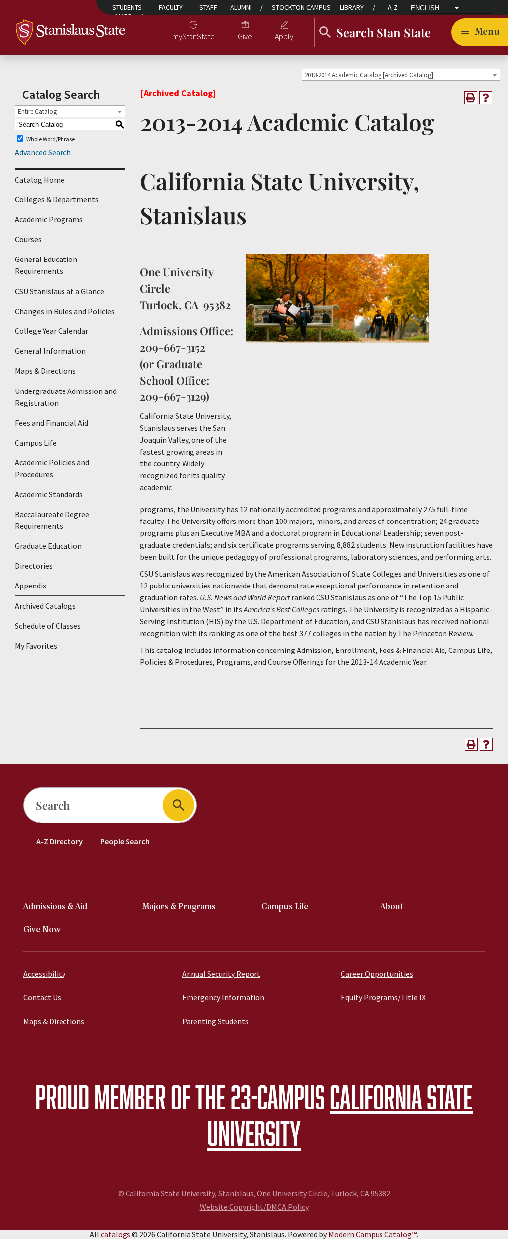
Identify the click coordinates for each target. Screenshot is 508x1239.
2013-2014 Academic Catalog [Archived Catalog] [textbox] (369, 75)
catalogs (115, 1234)
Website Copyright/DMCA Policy (254, 1207)
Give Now (42, 930)
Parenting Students (215, 1021)
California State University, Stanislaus (190, 1193)
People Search (125, 841)
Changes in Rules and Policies (65, 311)
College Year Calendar (51, 331)
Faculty (171, 7)
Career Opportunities (377, 973)
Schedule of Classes (48, 626)
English (425, 8)
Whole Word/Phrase (50, 138)
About (392, 907)
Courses (28, 239)
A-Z (393, 7)
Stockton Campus (301, 7)
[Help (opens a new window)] (485, 97)
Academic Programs (49, 219)
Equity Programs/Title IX (383, 997)
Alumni (241, 7)
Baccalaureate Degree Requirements (52, 520)
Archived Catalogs (45, 606)
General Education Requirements (46, 265)
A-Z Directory (59, 841)
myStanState (193, 36)
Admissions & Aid (55, 907)
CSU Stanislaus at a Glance (59, 291)
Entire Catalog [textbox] (37, 111)
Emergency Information (223, 997)
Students (127, 7)
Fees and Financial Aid (51, 423)
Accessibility (44, 973)
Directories (34, 566)
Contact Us (42, 997)
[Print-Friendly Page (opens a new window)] (470, 97)
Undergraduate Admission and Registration (66, 397)
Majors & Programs (179, 907)
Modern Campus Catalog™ (372, 1234)
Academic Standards (49, 494)
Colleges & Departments (57, 199)
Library (352, 7)
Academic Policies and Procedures (52, 468)
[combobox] (401, 75)
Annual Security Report (221, 973)
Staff (208, 7)
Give (245, 36)
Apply (284, 36)
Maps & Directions (45, 371)
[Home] (70, 31)
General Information (50, 351)
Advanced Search (43, 152)
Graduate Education (48, 546)
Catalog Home (39, 180)
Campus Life (36, 443)
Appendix (30, 585)
